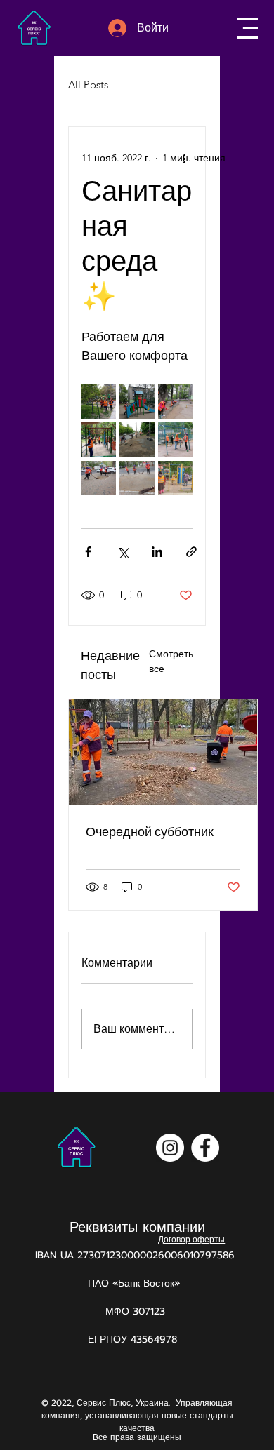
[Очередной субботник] (163, 752)
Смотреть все (171, 661)
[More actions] (184, 157)
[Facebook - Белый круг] (205, 1148)
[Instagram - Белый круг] (170, 1148)
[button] (247, 28)
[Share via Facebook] (88, 551)
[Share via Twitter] (122, 551)
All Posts (88, 84)
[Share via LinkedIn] (157, 551)
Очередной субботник (150, 831)
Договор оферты (191, 1239)
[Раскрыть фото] (98, 401)
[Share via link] (191, 551)
